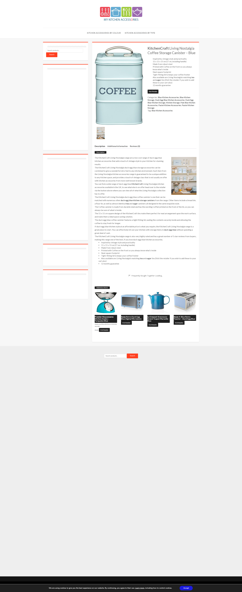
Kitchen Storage (173, 102)
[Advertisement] (65, 108)
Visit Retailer (153, 91)
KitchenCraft (137, 184)
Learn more (139, 588)
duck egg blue (170, 230)
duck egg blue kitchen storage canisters (138, 200)
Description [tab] (100, 146)
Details (96, 330)
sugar (158, 80)
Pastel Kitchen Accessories (169, 105)
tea (192, 77)
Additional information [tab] (117, 146)
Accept (186, 588)
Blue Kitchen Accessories (168, 97)
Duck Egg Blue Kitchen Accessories (170, 100)
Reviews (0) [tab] (135, 146)
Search (51, 55)
